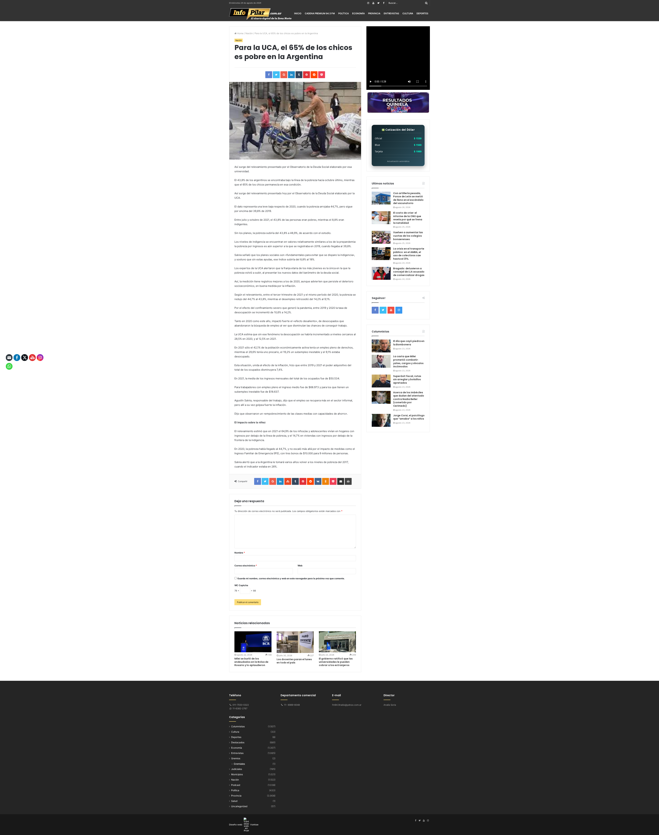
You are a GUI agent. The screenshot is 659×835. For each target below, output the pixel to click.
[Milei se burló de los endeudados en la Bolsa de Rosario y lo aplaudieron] (252, 641)
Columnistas (238, 726)
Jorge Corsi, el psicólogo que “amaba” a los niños (409, 417)
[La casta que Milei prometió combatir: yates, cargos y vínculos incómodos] (381, 361)
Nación (249, 33)
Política (343, 13)
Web (300, 565)
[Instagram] (368, 3)
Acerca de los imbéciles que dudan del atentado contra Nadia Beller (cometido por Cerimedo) (408, 399)
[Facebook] (383, 3)
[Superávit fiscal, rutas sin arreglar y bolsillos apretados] (381, 381)
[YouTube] (373, 3)
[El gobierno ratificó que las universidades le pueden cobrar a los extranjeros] (337, 641)
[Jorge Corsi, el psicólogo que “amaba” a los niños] (381, 420)
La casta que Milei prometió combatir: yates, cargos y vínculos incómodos (408, 361)
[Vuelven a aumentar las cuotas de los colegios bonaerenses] (381, 237)
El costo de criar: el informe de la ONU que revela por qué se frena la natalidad (407, 218)
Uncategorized (239, 806)
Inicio (297, 13)
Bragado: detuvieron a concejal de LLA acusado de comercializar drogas (408, 272)
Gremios (235, 758)
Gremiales (239, 763)
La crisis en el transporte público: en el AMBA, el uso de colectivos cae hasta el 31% (408, 254)
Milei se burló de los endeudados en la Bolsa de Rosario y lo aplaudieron (251, 662)
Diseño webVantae (243, 824)
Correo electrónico (245, 565)
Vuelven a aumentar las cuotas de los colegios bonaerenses (408, 236)
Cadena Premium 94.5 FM (320, 13)
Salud (234, 801)
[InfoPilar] (260, 14)
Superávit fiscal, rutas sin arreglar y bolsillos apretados (407, 379)
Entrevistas (391, 13)
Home (240, 33)
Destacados (237, 742)
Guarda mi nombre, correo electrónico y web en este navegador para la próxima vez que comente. (291, 578)
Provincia (374, 13)
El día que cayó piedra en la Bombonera (408, 342)
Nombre (239, 552)
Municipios (237, 774)
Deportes (422, 13)
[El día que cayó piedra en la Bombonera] (381, 346)
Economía (358, 13)
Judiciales (236, 769)
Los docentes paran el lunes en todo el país (294, 661)
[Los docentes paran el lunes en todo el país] (295, 642)
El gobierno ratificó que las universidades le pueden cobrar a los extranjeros (336, 662)
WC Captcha (241, 585)
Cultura (407, 13)
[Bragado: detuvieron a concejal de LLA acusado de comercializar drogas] (381, 273)
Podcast (235, 785)
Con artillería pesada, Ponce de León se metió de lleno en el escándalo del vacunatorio (408, 198)
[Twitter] (378, 3)
